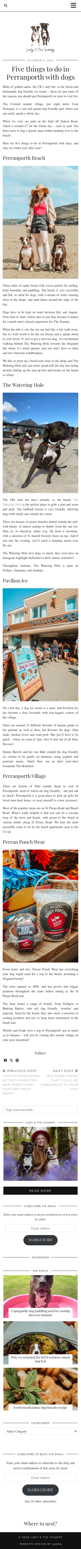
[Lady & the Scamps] (40, 29)
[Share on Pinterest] (17, 1060)
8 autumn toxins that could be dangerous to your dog (59, 1080)
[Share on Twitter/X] (11, 1060)
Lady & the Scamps (46, 1537)
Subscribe (41, 1240)
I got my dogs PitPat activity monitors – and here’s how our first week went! (21, 1082)
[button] (75, 6)
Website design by (41, 1544)
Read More (40, 1190)
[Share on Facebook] (6, 1060)
